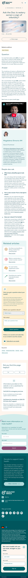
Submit (14, 448)
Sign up (14, 568)
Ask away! (6, 317)
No (19, 372)
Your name (4, 433)
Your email (4, 440)
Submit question (14, 329)
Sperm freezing (5, 50)
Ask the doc (18, 7)
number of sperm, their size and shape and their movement (14, 233)
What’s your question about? (12, 310)
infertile (7, 87)
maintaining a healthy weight (12, 203)
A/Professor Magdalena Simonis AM (13, 148)
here (18, 99)
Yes (8, 372)
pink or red (11, 186)
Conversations (10, 7)
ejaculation (10, 94)
